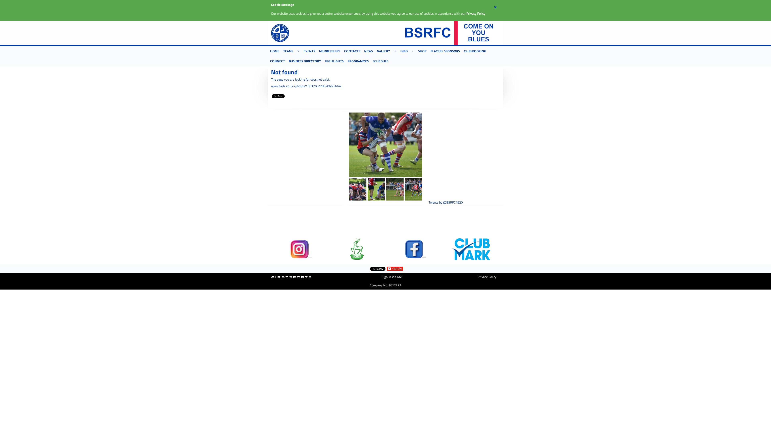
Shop (422, 51)
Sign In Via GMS (392, 276)
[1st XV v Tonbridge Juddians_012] (376, 189)
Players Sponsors (445, 51)
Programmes (358, 61)
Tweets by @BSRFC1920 (446, 202)
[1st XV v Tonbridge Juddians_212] (413, 189)
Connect (277, 61)
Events (309, 51)
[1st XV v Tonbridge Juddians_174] (395, 189)
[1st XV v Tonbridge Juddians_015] (357, 189)
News (368, 51)
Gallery (383, 51)
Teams (288, 51)
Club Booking (475, 51)
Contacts (352, 51)
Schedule (380, 61)
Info (404, 51)
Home (274, 51)
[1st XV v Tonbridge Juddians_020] (385, 145)
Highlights (334, 61)
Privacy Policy (487, 276)
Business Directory (305, 61)
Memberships (329, 51)
